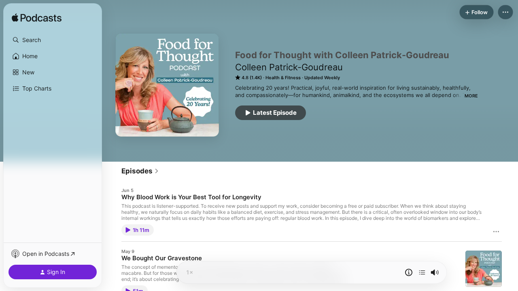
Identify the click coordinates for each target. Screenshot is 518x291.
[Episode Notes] (409, 272)
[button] (52, 40)
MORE (471, 96)
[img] (37, 18)
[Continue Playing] (422, 272)
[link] (140, 171)
